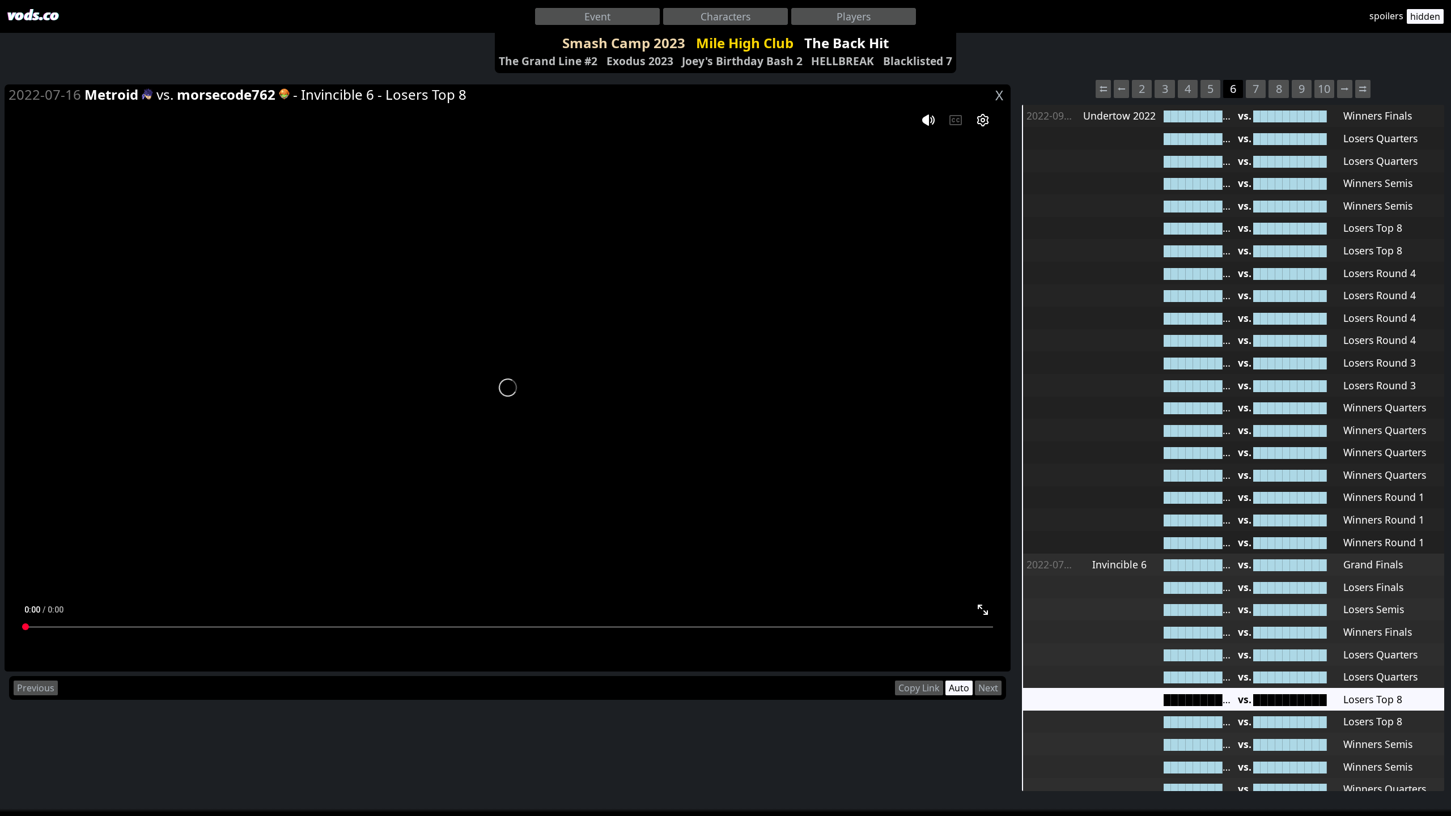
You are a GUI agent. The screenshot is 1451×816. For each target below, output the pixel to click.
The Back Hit (846, 42)
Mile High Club (745, 42)
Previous (35, 688)
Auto (959, 688)
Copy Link (919, 688)
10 (1324, 88)
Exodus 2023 (639, 61)
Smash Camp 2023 (623, 42)
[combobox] (597, 16)
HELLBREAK (842, 61)
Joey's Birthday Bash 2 (742, 61)
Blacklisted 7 (917, 61)
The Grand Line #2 (548, 61)
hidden (1425, 16)
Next (988, 688)
